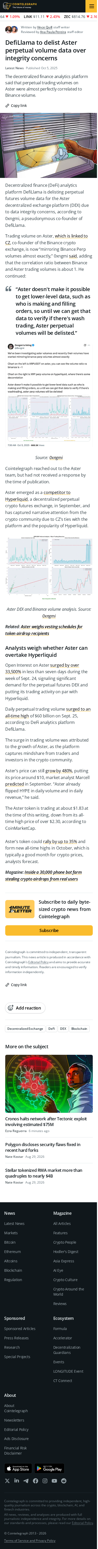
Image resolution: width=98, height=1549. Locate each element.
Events (58, 1361)
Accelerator (62, 1337)
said (73, 256)
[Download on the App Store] (18, 1468)
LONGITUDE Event (68, 1371)
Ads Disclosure (16, 1438)
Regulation (13, 1279)
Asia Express (63, 1260)
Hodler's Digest (65, 1251)
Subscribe (49, 930)
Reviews (60, 1303)
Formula (60, 1328)
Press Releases (16, 1337)
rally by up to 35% (60, 841)
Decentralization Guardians (66, 1350)
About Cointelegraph (16, 1408)
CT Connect (62, 1380)
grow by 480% (58, 771)
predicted (14, 784)
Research (12, 1347)
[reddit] (64, 1482)
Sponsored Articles (20, 1328)
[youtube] (54, 1482)
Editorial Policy (38, 962)
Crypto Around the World (68, 1292)
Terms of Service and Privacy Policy (29, 1540)
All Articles (62, 1223)
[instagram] (45, 1482)
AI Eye (58, 1270)
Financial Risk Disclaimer (15, 1450)
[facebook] (35, 1482)
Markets (11, 1232)
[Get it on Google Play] (49, 1468)
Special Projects (17, 1356)
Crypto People (64, 1242)
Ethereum (12, 1251)
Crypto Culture (65, 1279)
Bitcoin (10, 1242)
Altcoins (10, 1260)
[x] (7, 1482)
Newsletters (14, 1420)
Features (60, 1232)
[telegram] (26, 1482)
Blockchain (13, 1270)
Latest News (14, 68)
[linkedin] (17, 1482)
